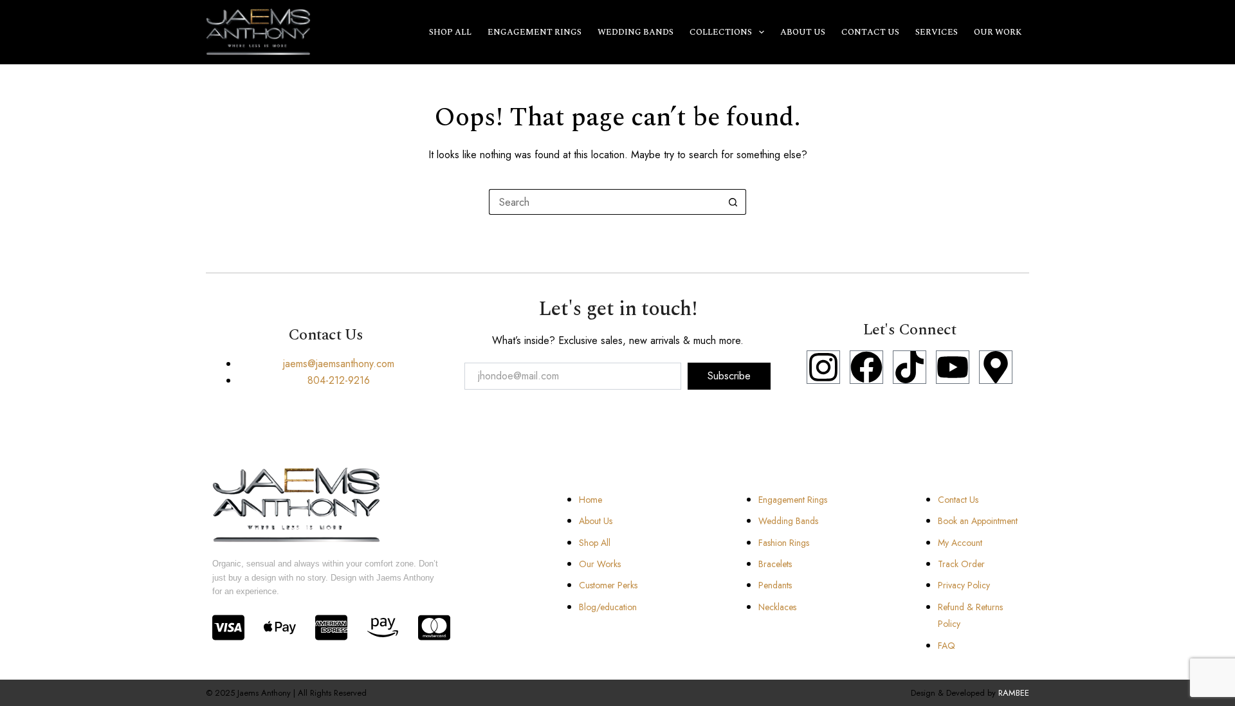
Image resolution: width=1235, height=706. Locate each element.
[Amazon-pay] (383, 627)
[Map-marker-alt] (995, 367)
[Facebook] (866, 367)
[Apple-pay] (280, 627)
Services (936, 32)
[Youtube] (952, 367)
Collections (721, 32)
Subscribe (729, 375)
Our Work (997, 32)
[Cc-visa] (228, 627)
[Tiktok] (909, 367)
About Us (802, 32)
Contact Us (870, 32)
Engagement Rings (534, 32)
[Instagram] (823, 367)
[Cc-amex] (331, 627)
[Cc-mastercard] (434, 627)
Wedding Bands (635, 32)
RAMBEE (1013, 693)
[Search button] (733, 202)
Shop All (450, 32)
